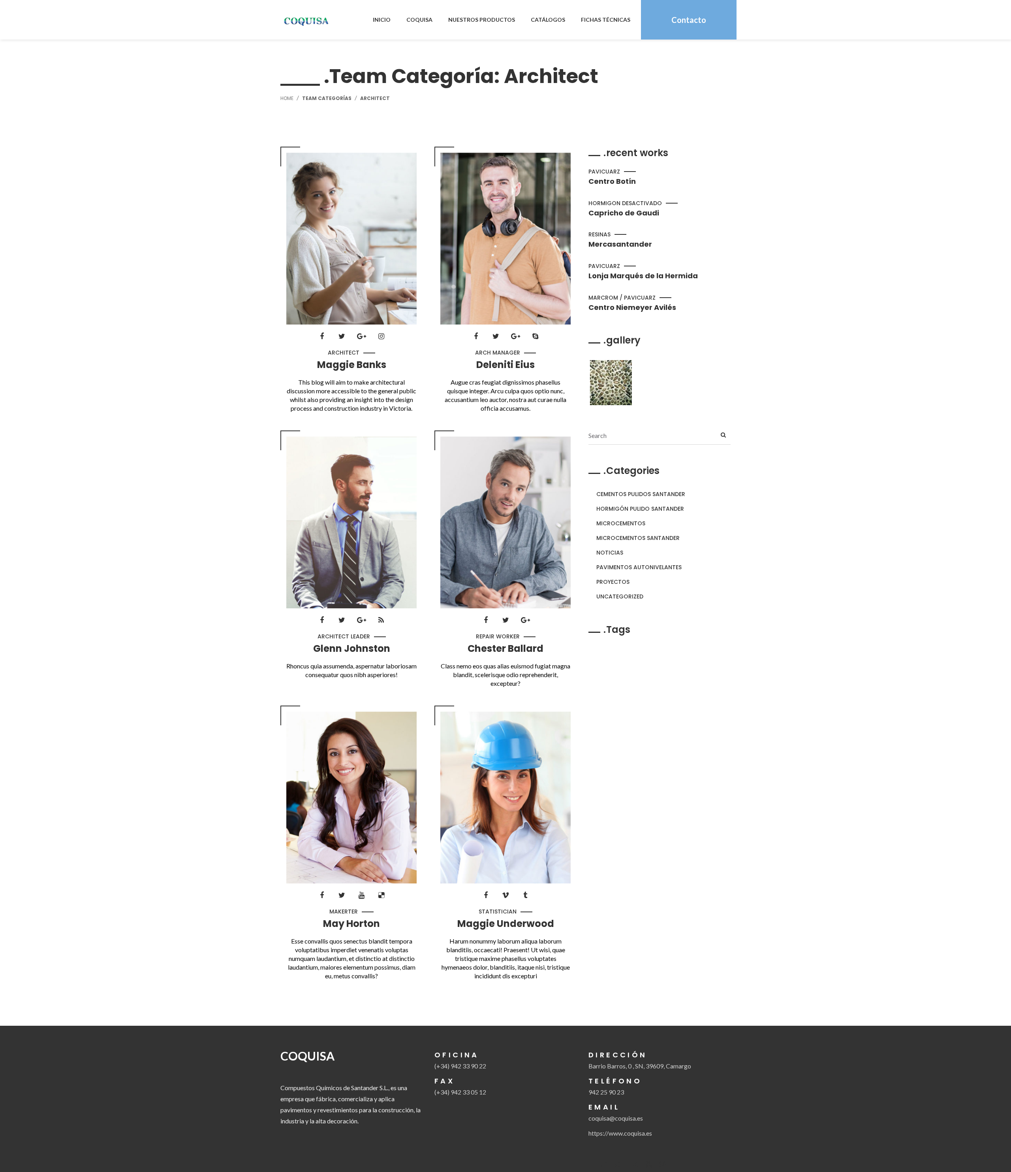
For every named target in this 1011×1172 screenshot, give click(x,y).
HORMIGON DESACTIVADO (625, 203)
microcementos (620, 523)
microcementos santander (638, 538)
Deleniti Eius (505, 364)
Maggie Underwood (505, 923)
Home (286, 98)
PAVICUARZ (604, 172)
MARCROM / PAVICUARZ (622, 298)
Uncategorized (619, 596)
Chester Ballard (505, 648)
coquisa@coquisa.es (615, 1118)
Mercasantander (620, 244)
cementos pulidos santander (640, 494)
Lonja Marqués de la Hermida (643, 276)
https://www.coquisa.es (620, 1133)
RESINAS (599, 234)
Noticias (609, 553)
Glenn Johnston (351, 648)
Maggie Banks (351, 364)
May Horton (351, 923)
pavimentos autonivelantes (639, 567)
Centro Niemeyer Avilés (632, 307)
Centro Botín (612, 181)
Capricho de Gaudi (623, 213)
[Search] (723, 436)
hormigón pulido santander (640, 509)
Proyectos (613, 582)
